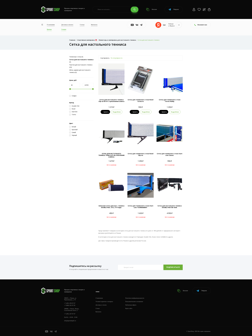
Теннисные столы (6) (76, 57)
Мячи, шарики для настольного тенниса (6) (79, 71)
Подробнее (117, 112)
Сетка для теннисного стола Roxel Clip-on (140, 154)
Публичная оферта (130, 305)
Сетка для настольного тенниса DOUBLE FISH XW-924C (170, 206)
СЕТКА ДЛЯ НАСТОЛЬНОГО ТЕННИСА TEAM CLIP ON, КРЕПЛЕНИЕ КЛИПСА (111, 155)
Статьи (82, 24)
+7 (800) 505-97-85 (69, 305)
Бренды (49, 29)
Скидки (63, 29)
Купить (106, 112)
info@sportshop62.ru (70, 320)
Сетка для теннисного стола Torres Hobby (169, 100)
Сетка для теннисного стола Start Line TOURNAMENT (140, 206)
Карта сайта (128, 308)
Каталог (154, 9)
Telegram (176, 9)
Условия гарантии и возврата (104, 301)
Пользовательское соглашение (134, 301)
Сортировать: (105, 58)
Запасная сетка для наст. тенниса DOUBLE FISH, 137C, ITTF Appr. (111, 206)
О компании (51, 24)
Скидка (74, 95)
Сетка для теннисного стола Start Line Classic (169, 154)
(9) (81, 61)
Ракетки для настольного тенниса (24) (80, 66)
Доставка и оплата (67, 24)
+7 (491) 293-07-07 (69, 303)
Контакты (94, 24)
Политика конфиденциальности (134, 298)
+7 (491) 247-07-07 (69, 314)
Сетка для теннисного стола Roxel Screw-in (140, 100)
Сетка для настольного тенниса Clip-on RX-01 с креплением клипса (111, 100)
